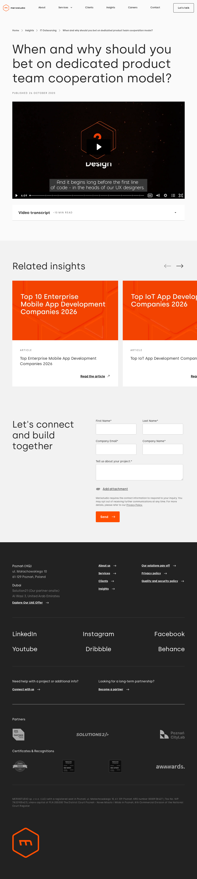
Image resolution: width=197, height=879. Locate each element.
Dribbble (98, 649)
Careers (132, 7)
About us (104, 565)
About (41, 7)
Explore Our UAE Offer (27, 602)
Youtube (24, 649)
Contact (155, 7)
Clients (89, 7)
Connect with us (23, 689)
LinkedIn (24, 634)
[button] (65, 7)
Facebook (169, 634)
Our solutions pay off (156, 565)
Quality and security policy (160, 581)
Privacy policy (151, 573)
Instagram (98, 634)
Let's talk (183, 8)
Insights (110, 7)
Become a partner (110, 689)
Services (104, 573)
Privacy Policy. (134, 505)
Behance (171, 649)
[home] (14, 7)
